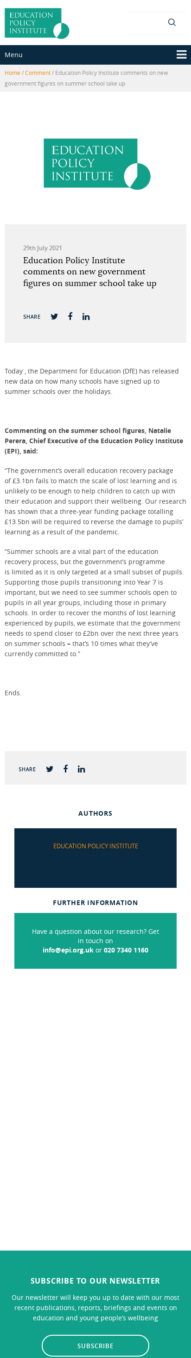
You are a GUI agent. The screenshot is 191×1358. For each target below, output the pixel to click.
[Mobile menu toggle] (181, 55)
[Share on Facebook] (70, 316)
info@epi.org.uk (68, 949)
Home (12, 72)
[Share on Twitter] (54, 316)
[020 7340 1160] (139, 21)
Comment (38, 72)
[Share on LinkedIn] (86, 316)
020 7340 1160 (126, 949)
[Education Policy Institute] (37, 22)
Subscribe (95, 1346)
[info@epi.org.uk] (157, 21)
